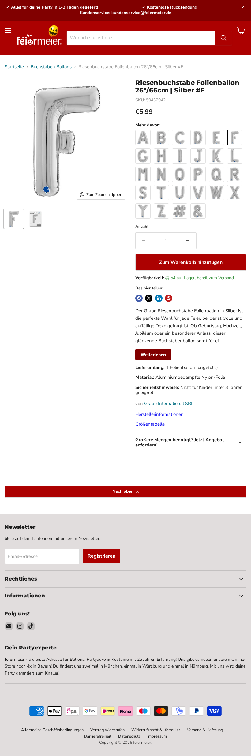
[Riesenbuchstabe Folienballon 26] (14, 219)
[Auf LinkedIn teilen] (159, 298)
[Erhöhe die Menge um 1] (188, 240)
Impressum (157, 736)
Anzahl (141, 226)
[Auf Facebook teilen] (139, 298)
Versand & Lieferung (205, 730)
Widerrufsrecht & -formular (155, 730)
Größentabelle (150, 424)
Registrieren (101, 556)
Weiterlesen (153, 354)
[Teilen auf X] (148, 298)
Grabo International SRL (168, 404)
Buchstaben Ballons (51, 67)
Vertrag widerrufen (107, 730)
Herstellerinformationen (159, 414)
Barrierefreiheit (97, 736)
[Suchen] (223, 38)
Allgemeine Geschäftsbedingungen (52, 730)
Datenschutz (129, 736)
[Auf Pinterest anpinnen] (168, 298)
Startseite (14, 67)
